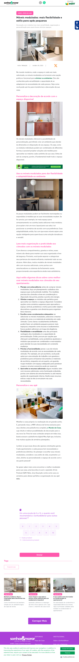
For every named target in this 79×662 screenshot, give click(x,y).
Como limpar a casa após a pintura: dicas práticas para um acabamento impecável (39, 598)
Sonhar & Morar (11, 2)
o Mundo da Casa (54, 428)
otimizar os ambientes (43, 78)
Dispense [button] (67, 653)
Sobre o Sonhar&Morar (61, 640)
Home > (20, 13)
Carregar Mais (39, 621)
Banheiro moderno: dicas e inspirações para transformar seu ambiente (14, 598)
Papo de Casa (27, 13)
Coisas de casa (11, 567)
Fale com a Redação (60, 644)
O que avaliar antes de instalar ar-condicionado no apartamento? (63, 598)
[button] (67, 657)
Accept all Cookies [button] (67, 648)
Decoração (38, 644)
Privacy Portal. (27, 655)
